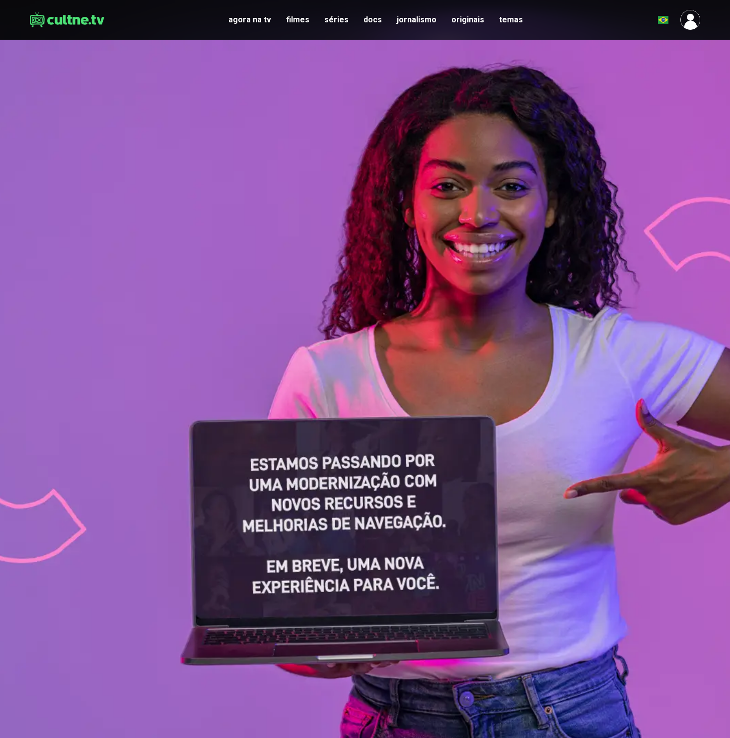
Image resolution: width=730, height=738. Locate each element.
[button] (638, 19)
